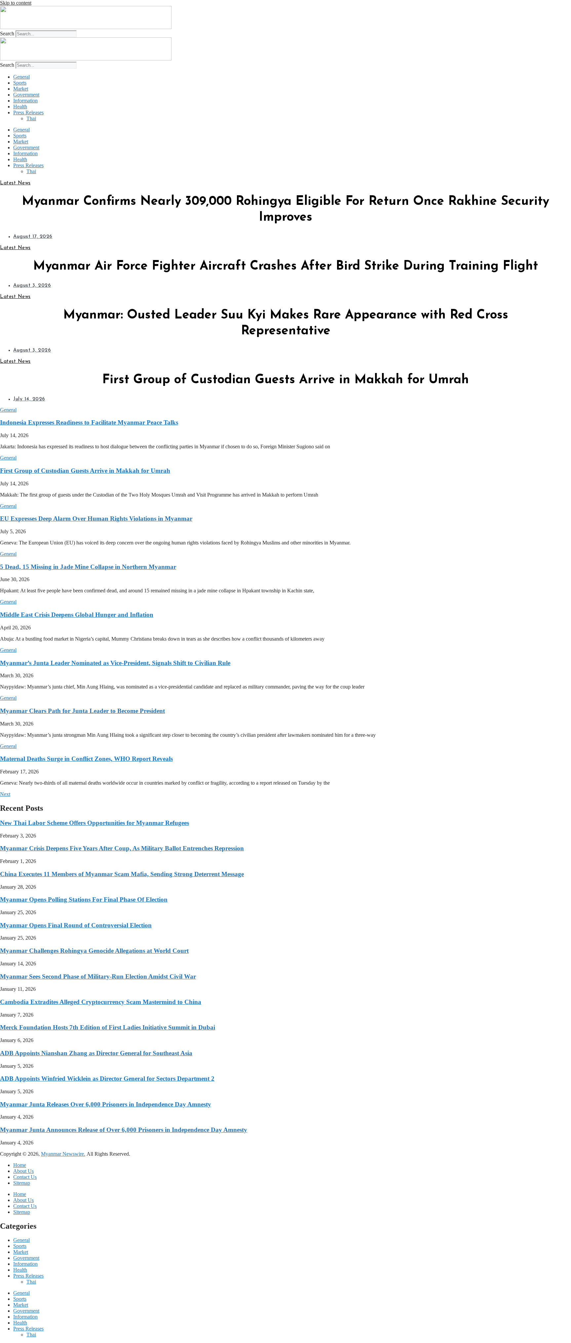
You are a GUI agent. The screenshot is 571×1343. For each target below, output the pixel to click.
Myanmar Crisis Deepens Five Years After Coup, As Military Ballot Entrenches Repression (122, 848)
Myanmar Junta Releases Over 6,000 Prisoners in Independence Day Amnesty (105, 1104)
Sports (19, 83)
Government (26, 94)
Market (20, 89)
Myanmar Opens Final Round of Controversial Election (76, 925)
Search (7, 33)
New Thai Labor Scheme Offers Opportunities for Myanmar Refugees (94, 822)
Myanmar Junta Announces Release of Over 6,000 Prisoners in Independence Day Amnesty (123, 1129)
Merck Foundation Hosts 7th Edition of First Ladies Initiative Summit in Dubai (107, 1027)
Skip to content (15, 3)
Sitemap (21, 1183)
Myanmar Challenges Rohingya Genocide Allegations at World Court (94, 950)
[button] (8, 410)
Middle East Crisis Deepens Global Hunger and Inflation (76, 614)
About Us (23, 1171)
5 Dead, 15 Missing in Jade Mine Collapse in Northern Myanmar (88, 566)
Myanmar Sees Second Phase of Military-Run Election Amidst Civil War (98, 976)
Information (25, 100)
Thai (31, 118)
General (21, 77)
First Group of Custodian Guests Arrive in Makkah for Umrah (85, 470)
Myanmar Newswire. (63, 1154)
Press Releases (28, 112)
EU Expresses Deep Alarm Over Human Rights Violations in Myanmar (96, 518)
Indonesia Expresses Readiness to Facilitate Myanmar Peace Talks (89, 422)
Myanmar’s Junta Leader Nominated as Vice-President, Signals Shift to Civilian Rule (115, 662)
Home (19, 1165)
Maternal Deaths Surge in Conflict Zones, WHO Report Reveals (86, 758)
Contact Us (25, 1177)
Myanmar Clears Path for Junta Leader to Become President (82, 710)
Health (20, 106)
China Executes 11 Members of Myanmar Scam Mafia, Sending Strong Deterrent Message (122, 874)
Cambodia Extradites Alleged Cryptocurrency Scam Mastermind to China (100, 1001)
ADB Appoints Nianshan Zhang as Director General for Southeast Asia (96, 1053)
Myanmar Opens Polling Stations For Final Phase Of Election (84, 899)
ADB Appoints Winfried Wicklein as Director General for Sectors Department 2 (107, 1078)
